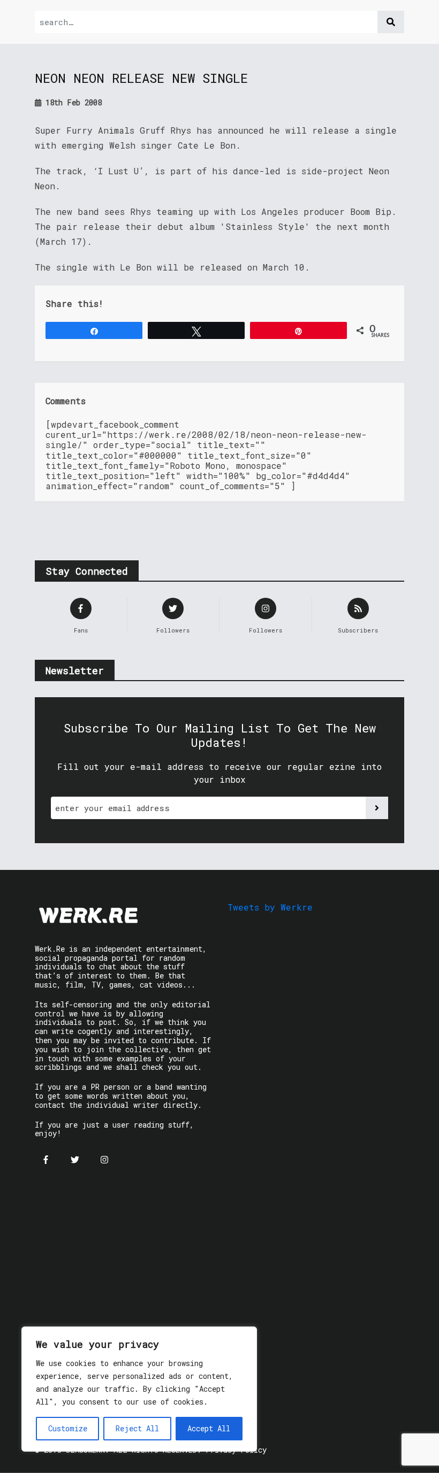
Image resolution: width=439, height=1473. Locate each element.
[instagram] (104, 1159)
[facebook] (45, 1159)
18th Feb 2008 (71, 102)
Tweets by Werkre (270, 907)
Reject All (137, 1428)
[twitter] (75, 1159)
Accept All (208, 1428)
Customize (67, 1428)
